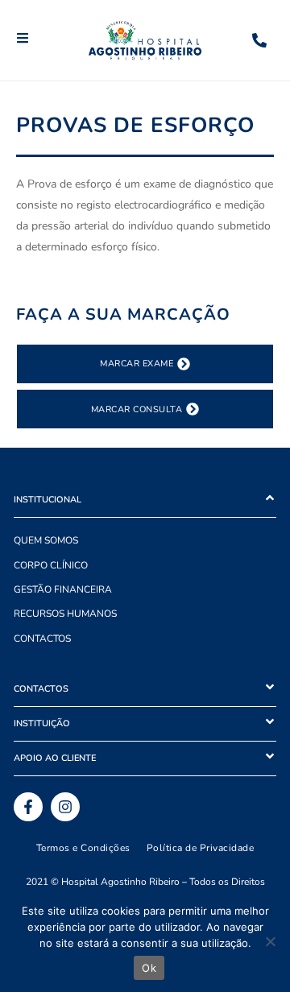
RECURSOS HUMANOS (65, 613)
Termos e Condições (83, 847)
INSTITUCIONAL (47, 500)
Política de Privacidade (201, 847)
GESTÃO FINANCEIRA (63, 589)
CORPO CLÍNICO (51, 565)
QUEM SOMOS (46, 540)
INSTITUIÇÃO (42, 723)
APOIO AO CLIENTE (55, 758)
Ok (149, 967)
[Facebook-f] (28, 806)
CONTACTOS (42, 638)
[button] (145, 500)
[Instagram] (65, 806)
